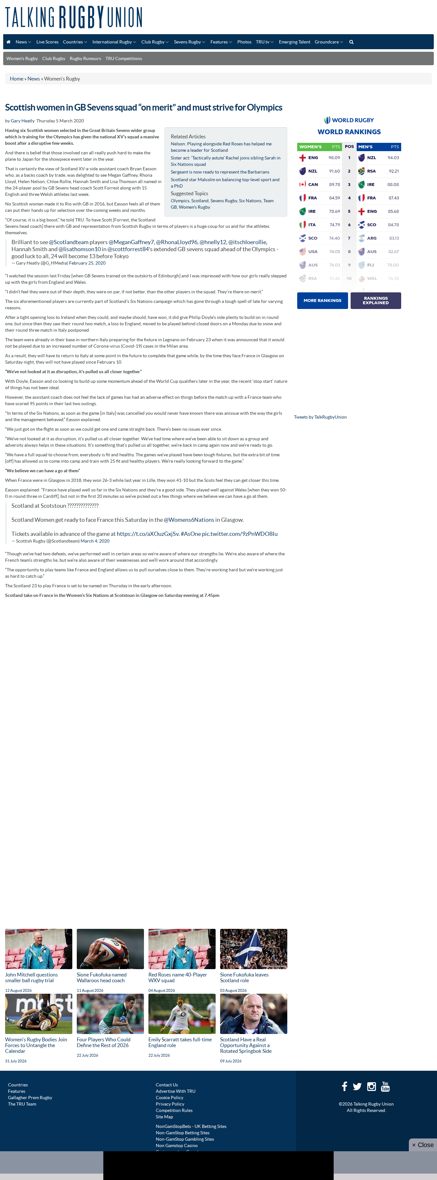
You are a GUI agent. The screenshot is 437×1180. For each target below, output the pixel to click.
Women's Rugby (22, 58)
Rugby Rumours (85, 58)
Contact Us (167, 1084)
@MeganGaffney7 (131, 242)
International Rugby (112, 41)
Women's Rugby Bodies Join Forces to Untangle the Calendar (36, 1045)
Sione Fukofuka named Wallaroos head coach (102, 977)
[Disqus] (146, 681)
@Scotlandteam (69, 242)
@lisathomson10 (80, 249)
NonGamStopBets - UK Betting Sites (191, 1126)
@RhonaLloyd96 (176, 242)
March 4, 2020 (95, 541)
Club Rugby (152, 41)
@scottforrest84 (128, 249)
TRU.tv (262, 41)
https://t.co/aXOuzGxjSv (148, 534)
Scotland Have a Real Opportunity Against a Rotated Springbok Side (246, 1045)
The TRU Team (22, 1104)
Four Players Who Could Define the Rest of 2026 (104, 1042)
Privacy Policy (170, 1104)
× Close (423, 1144)
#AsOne (191, 534)
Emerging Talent (294, 41)
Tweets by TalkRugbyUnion (320, 417)
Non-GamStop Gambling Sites (185, 1139)
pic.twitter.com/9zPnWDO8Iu (240, 534)
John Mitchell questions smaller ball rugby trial (31, 977)
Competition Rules (174, 1110)
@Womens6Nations (189, 520)
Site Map (164, 1116)
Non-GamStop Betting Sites (183, 1132)
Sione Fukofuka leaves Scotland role (244, 977)
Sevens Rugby (187, 41)
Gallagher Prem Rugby (30, 1097)
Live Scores (47, 41)
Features (219, 41)
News (21, 41)
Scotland (200, 200)
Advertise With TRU (175, 1091)
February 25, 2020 (87, 263)
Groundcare (327, 41)
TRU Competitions (124, 58)
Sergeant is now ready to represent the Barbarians (220, 171)
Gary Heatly (23, 120)
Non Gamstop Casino (177, 1145)
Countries (73, 41)
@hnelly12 (213, 242)
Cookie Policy (169, 1097)
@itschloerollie (247, 242)
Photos (244, 41)
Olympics (180, 200)
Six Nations (250, 200)
